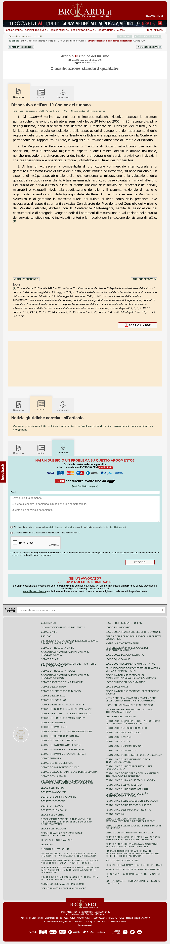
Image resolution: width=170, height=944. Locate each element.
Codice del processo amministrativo (63, 718)
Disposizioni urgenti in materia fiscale (129, 832)
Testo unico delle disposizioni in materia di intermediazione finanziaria (132, 774)
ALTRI (120, 30)
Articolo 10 (139, 41)
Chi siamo (113, 921)
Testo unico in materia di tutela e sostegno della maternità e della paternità (133, 722)
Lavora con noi (85, 925)
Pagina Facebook (125, 931)
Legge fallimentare (118, 627)
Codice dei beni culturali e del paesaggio (66, 709)
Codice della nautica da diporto (61, 745)
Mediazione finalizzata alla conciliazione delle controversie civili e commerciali (131, 699)
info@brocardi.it (66, 921)
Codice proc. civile (35, 30)
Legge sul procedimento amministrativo (130, 664)
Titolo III (62, 41)
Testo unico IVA (115, 814)
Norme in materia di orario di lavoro (63, 888)
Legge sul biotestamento (57, 840)
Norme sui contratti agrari (122, 643)
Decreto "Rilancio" (52, 806)
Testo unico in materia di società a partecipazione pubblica (127, 795)
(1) (14, 221)
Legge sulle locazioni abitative (125, 655)
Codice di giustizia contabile (58, 740)
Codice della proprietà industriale (63, 749)
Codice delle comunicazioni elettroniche (66, 731)
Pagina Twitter (132, 931)
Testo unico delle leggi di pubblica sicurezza (134, 755)
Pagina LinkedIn (139, 931)
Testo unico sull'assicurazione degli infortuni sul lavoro (129, 760)
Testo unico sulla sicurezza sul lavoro (130, 780)
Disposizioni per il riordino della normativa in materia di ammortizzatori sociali (69, 878)
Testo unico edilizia (118, 741)
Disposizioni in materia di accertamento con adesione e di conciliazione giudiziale (133, 838)
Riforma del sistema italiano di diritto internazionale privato (129, 710)
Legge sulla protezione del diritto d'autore (133, 632)
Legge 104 (47, 844)
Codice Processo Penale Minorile (62, 682)
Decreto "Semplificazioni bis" (59, 797)
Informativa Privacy (83, 921)
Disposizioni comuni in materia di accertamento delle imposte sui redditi (130, 819)
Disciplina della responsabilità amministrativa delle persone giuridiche (131, 676)
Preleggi (46, 636)
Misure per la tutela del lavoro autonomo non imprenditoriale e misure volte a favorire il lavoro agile (70, 870)
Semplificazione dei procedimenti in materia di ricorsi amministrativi (133, 669)
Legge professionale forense (124, 623)
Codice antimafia (51, 758)
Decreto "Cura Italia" (54, 810)
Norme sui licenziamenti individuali (62, 884)
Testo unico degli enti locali (123, 732)
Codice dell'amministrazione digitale (63, 754)
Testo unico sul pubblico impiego (126, 728)
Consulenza (63, 97)
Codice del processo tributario (61, 691)
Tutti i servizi (154, 30)
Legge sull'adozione (53, 828)
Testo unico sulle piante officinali (127, 789)
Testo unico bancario (119, 737)
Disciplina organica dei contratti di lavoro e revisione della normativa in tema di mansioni (69, 854)
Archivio (123, 921)
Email (13, 492)
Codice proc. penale (82, 30)
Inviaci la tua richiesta (34, 591)
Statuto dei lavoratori (55, 849)
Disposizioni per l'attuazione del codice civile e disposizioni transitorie (69, 642)
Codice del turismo (36, 41)
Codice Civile (13, 30)
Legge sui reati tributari (121, 716)
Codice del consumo (53, 700)
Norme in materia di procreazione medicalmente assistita (62, 834)
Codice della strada (53, 687)
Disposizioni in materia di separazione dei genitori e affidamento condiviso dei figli (67, 782)
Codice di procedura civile (57, 648)
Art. (22, 47)
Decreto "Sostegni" (53, 801)
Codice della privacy (54, 695)
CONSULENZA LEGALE (147, 36)
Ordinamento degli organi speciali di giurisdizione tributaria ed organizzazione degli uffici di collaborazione (132, 853)
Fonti (22, 41)
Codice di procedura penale (58, 671)
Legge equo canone (118, 659)
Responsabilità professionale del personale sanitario (127, 649)
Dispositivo (19, 410)
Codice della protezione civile (60, 767)
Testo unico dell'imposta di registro (128, 810)
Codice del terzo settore (57, 763)
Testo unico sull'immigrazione (124, 746)
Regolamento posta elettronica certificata (133, 869)
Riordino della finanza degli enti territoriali (134, 865)
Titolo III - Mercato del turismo (49, 111)
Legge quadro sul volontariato (125, 682)
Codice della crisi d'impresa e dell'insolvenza (69, 772)
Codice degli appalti (53, 776)
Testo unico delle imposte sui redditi (129, 805)
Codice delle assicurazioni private (62, 704)
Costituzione (105, 30)
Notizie (40, 97)
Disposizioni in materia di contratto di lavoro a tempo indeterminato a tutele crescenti (69, 861)
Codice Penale (58, 30)
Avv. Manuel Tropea (95, 914)
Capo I (105, 41)
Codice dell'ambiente (54, 727)
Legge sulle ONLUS (117, 687)
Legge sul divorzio (52, 815)
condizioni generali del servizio (60, 527)
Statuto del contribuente (122, 860)
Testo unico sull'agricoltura (124, 785)
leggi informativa (117, 527)
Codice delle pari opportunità (60, 736)
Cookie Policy (100, 921)
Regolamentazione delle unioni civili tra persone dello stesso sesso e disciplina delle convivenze (66, 821)
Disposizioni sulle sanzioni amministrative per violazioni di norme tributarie (132, 845)
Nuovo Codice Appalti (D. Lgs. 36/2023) (63, 627)
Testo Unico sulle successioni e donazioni (132, 801)
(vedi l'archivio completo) (85, 486)
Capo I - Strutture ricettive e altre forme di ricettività (84, 111)
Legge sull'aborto (52, 788)
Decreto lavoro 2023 (53, 792)
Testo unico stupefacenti (121, 750)
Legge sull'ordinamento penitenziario (129, 705)
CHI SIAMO (124, 36)
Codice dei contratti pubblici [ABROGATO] (66, 713)
